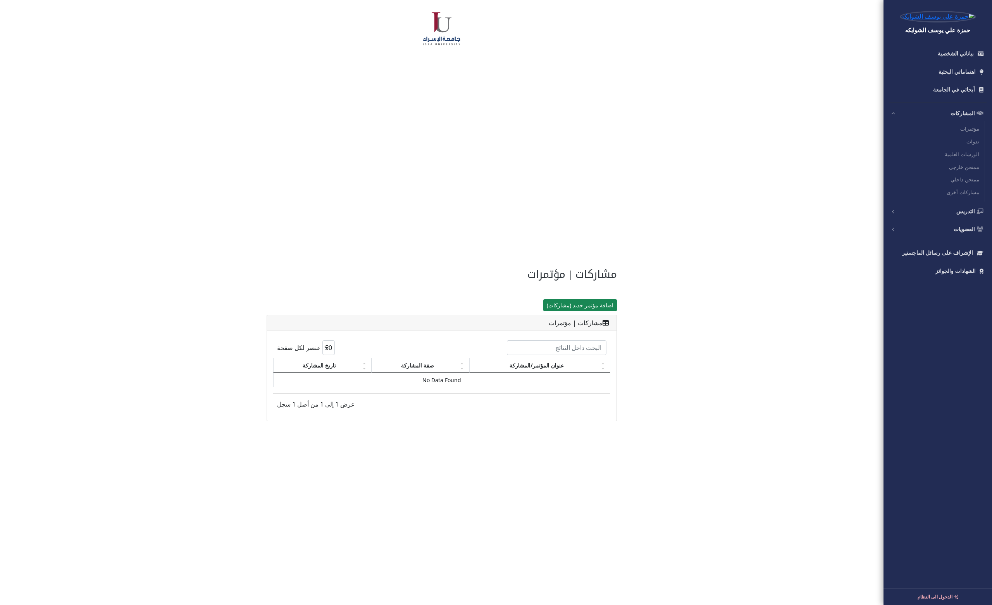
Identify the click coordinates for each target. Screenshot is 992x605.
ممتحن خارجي (964, 167)
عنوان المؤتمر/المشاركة (537, 365)
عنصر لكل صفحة (299, 347)
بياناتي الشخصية (956, 54)
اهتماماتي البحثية (957, 72)
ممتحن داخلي (965, 180)
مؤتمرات (969, 129)
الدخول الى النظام (936, 597)
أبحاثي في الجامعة (954, 90)
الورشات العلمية (962, 154)
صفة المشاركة (417, 365)
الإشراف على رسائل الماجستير (937, 253)
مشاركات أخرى (963, 192)
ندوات (972, 142)
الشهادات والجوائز (955, 271)
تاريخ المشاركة (319, 365)
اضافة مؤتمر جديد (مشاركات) (580, 305)
